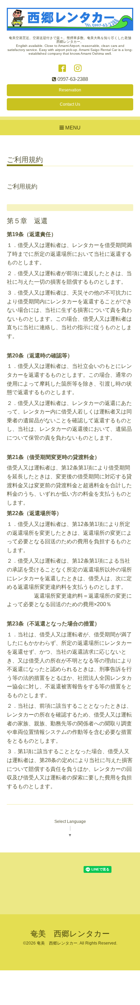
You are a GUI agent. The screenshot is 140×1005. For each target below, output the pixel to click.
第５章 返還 (27, 221)
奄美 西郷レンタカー (70, 934)
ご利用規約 (25, 159)
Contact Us (70, 104)
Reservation (70, 90)
